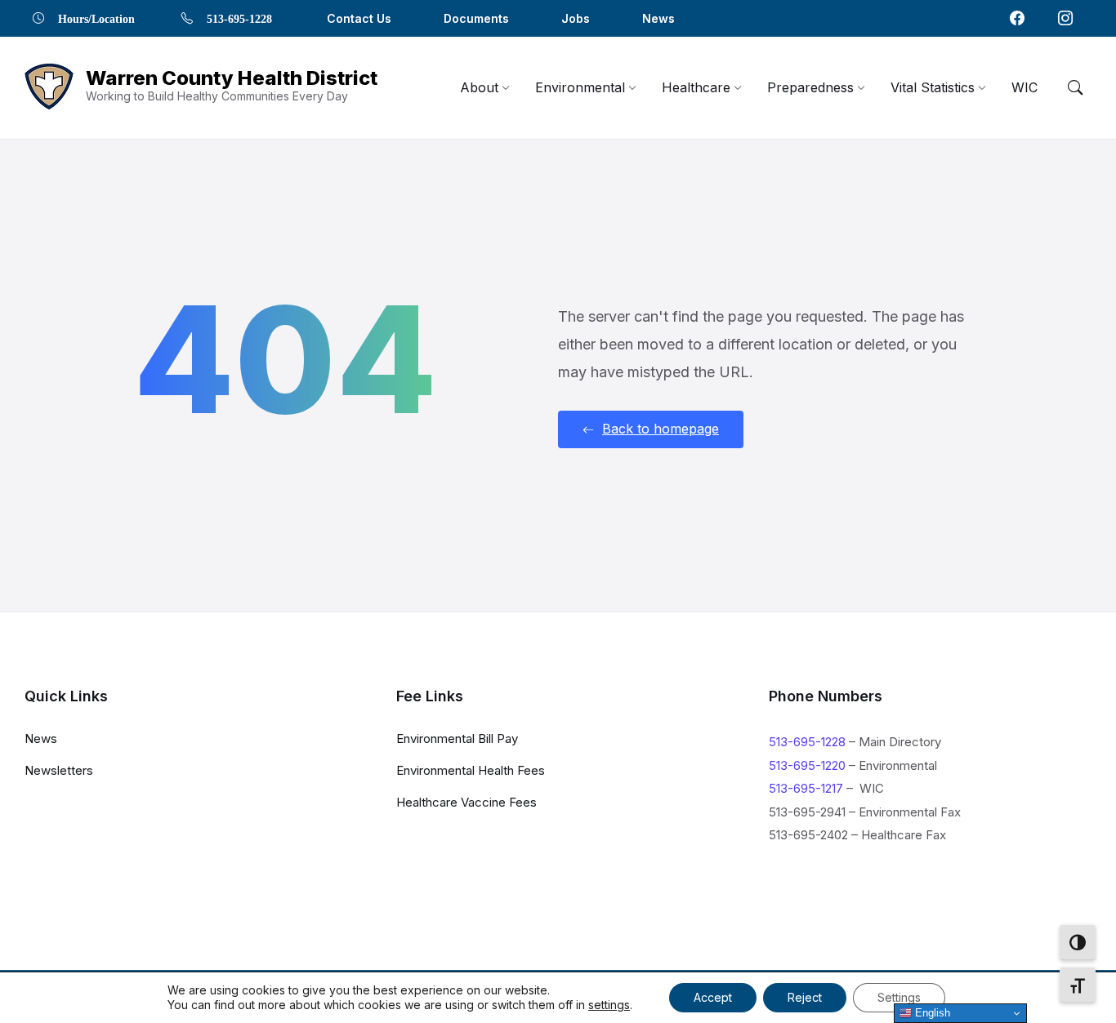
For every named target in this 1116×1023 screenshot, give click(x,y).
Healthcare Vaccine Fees (466, 802)
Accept (713, 997)
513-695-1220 (807, 765)
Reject (805, 997)
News (41, 738)
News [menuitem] (658, 18)
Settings (899, 997)
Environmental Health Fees (470, 770)
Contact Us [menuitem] (359, 18)
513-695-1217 (806, 788)
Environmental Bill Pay (457, 738)
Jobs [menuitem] (575, 18)
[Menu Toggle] (1075, 87)
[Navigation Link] (1017, 18)
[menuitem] (479, 87)
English (931, 1013)
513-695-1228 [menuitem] (239, 18)
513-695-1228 (807, 741)
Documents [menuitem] (476, 18)
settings (609, 1005)
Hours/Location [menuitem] (96, 18)
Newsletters (59, 770)
